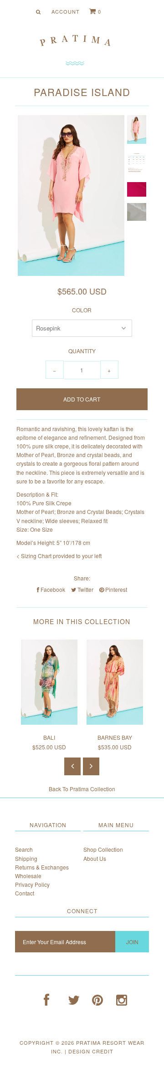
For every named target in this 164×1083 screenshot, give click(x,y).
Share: (82, 578)
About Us (94, 858)
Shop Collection (103, 849)
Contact (24, 893)
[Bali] (49, 722)
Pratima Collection (92, 789)
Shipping (26, 858)
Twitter (84, 589)
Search (24, 849)
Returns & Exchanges (42, 867)
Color (82, 310)
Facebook (52, 589)
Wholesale (28, 876)
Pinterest (115, 589)
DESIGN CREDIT (90, 1051)
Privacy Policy (32, 884)
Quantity (82, 351)
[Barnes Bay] (115, 722)
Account (65, 11)
